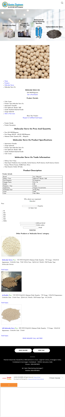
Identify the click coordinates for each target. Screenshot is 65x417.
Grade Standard (9, 151)
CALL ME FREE (37, 338)
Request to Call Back (29, 118)
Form (6, 149)
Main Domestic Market (11, 167)
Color (6, 153)
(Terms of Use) (37, 377)
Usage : (53, 260)
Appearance (8, 143)
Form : (37, 262)
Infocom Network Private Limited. (36, 379)
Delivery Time (8, 161)
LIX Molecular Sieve (8, 328)
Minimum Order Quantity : (39, 260)
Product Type (8, 147)
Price (6, 132)
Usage (6, 145)
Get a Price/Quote (32, 94)
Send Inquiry (38, 118)
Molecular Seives (7, 260)
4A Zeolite (5, 295)
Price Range (8, 134)
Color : (22, 262)
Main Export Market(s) (11, 163)
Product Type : (44, 297)
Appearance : (9, 262)
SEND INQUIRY (27, 338)
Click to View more (10, 113)
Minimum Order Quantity (12, 136)
